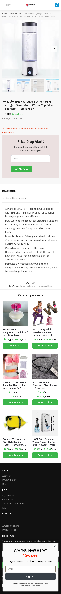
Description (9, 190)
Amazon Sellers (10, 525)
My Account (8, 495)
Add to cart (15, 345)
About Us (7, 475)
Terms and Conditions (13, 503)
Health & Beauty (15, 14)
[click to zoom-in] (30, 49)
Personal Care (46, 286)
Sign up (30, 576)
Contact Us (7, 499)
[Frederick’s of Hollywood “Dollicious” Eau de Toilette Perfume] (15, 313)
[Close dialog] (55, 546)
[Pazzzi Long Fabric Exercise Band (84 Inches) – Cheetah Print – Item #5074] (44, 313)
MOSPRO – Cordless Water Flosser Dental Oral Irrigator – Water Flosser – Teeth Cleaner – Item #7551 (44, 442)
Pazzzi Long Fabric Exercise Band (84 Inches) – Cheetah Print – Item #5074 (42, 332)
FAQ (4, 507)
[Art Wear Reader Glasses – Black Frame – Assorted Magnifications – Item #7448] (44, 366)
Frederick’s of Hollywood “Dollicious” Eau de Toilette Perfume (15, 332)
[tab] (30, 191)
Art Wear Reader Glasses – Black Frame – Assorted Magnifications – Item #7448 (44, 385)
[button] (54, 49)
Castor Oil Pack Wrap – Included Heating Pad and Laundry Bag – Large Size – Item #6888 (15, 385)
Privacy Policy (9, 479)
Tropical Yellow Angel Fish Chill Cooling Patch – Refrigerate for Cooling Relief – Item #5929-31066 (14, 442)
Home (4, 14)
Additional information (14, 198)
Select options (45, 345)
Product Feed (9, 529)
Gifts (22, 286)
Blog (4, 483)
